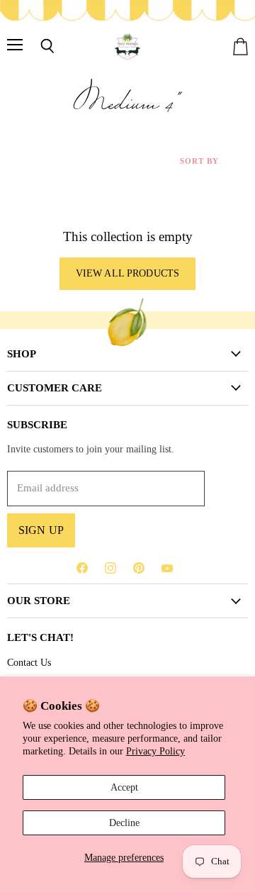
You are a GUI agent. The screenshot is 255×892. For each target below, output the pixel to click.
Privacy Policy (155, 751)
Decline (124, 822)
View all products (127, 273)
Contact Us (29, 662)
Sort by (199, 161)
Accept (124, 787)
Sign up (41, 530)
